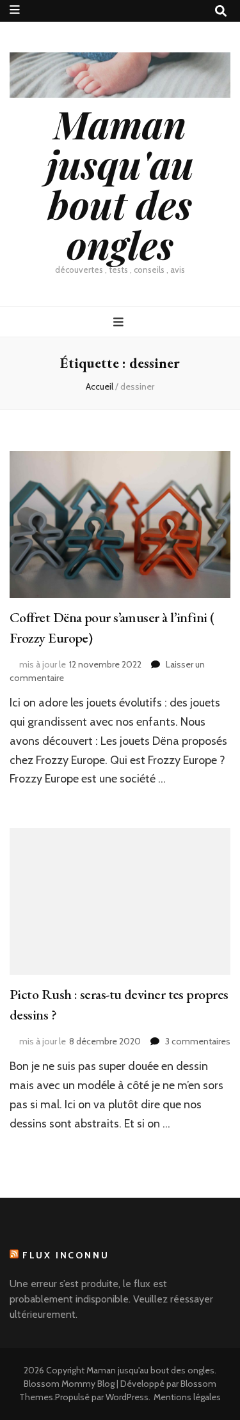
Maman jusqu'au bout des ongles (120, 184)
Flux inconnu (65, 1255)
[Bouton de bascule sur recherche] (221, 11)
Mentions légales (187, 1397)
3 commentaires (197, 1041)
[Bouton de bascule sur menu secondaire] (15, 10)
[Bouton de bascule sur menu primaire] (120, 322)
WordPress (127, 1397)
